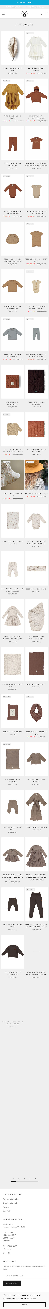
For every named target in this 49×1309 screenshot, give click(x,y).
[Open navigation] (3, 14)
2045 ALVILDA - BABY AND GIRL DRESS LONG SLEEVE (12, 877)
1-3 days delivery (24, 2)
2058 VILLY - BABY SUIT (36, 1115)
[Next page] (35, 1179)
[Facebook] (4, 1253)
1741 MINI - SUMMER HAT (36, 493)
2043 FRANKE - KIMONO (36, 827)
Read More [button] (31, 1298)
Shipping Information (11, 1203)
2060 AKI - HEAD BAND (36, 1163)
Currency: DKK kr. (13, 7)
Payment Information (11, 1199)
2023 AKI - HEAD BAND (36, 589)
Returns (6, 1207)
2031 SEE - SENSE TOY (12, 732)
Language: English (33, 7)
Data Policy (7, 1211)
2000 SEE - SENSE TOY (13, 541)
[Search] (42, 14)
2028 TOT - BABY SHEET (36, 684)
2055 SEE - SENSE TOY (12, 1068)
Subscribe (11, 1283)
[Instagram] (9, 1253)
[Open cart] (46, 13)
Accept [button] (24, 1305)
